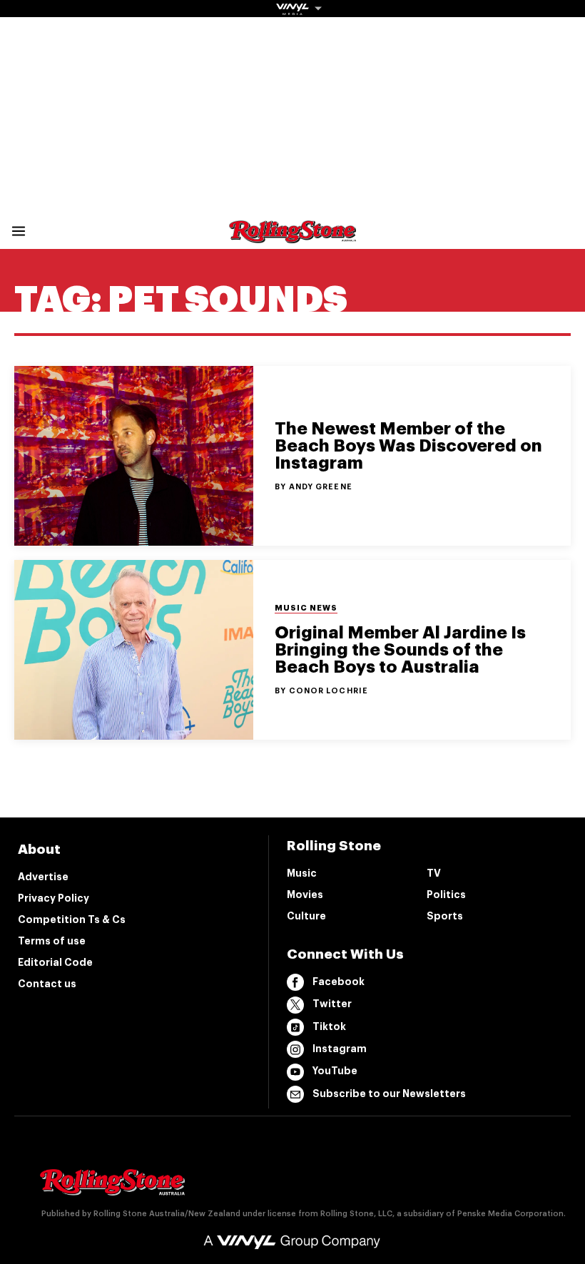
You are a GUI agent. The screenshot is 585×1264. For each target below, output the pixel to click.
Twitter (332, 1004)
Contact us (47, 984)
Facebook (338, 982)
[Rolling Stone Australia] (292, 236)
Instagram (339, 1049)
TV (434, 873)
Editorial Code (55, 962)
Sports (445, 916)
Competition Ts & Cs (72, 919)
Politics (446, 894)
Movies (305, 894)
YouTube (334, 1071)
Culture (306, 916)
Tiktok (329, 1026)
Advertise (43, 877)
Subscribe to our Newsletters (389, 1094)
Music (302, 873)
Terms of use (52, 941)
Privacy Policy (53, 898)
